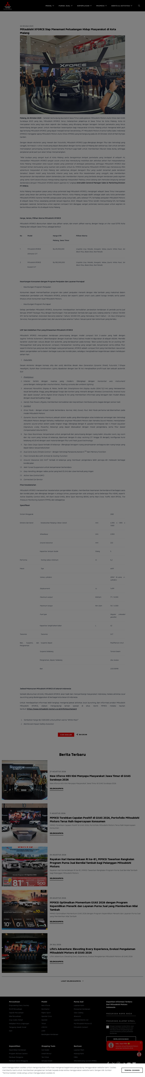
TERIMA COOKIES (132, 1070)
